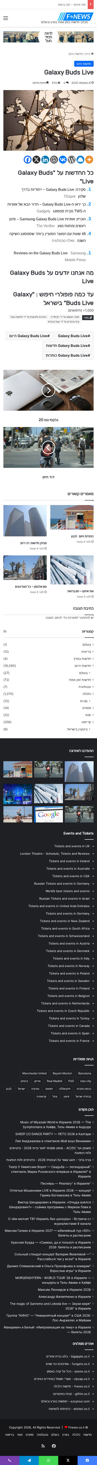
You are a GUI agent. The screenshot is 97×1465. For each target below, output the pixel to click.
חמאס (49, 1088)
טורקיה (35, 1088)
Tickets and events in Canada (69, 1026)
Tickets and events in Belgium (68, 996)
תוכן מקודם (86, 1109)
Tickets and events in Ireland (69, 861)
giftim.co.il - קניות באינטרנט (71, 1394)
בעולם (87, 644)
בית (88, 54)
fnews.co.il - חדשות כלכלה (72, 1386)
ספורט (86, 708)
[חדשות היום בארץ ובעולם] (76, 16)
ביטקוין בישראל (77, 729)
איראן (37, 1081)
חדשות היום (76, 54)
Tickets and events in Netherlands (65, 1003)
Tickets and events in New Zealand (65, 921)
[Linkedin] (45, 160)
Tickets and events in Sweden (68, 981)
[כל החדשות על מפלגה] (79, 814)
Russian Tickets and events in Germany (62, 883)
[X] (36, 160)
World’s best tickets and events (68, 891)
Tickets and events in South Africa (65, 928)
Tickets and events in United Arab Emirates (59, 906)
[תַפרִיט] (5, 20)
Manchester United (34, 1073)
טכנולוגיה (85, 687)
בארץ (65, 1434)
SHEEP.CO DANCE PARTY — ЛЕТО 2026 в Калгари (53, 1134)
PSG (71, 1081)
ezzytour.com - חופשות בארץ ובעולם (65, 1401)
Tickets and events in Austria (69, 943)
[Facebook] (28, 160)
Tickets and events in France (69, 1041)
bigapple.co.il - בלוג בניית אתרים (68, 1356)
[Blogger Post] (54, 160)
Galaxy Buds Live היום (28, 336)
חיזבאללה (64, 1088)
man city (85, 1081)
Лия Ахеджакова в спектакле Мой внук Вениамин (53, 1141)
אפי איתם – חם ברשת (80, 591)
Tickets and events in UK (72, 846)
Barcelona (84, 1073)
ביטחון (24, 1081)
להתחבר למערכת (79, 617)
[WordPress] (72, 160)
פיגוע (66, 1096)
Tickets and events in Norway (69, 966)
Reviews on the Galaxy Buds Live (41, 253)
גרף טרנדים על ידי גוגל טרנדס (63, 321)
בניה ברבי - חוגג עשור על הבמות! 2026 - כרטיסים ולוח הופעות (48, 1160)
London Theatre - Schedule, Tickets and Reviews (55, 853)
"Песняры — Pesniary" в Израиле (66, 1183)
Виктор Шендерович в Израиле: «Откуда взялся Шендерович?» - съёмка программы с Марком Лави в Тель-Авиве (50, 1207)
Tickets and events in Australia (68, 868)
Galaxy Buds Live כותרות (67, 355)
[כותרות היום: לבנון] (72, 517)
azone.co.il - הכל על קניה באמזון (68, 1371)
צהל (55, 1096)
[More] (89, 160)
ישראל (21, 1088)
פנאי (88, 715)
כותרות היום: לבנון (82, 536)
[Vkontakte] (63, 160)
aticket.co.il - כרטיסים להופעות (69, 1409)
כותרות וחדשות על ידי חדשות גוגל (28, 317)
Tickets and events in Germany (68, 913)
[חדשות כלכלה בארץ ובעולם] (48, 36)
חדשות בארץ (82, 658)
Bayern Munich (62, 1073)
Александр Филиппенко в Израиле (65, 1296)
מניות (84, 701)
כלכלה (87, 694)
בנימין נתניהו (84, 1088)
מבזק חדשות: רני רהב (33, 543)
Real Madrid (54, 1081)
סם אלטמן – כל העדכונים (69, 4)
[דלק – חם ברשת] (48, 814)
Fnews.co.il (76, 1427)
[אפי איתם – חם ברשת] (72, 569)
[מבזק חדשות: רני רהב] (25, 520)
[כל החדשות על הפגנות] (17, 794)
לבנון (9, 1088)
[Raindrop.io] (80, 160)
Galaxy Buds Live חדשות (67, 345)
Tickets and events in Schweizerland (64, 936)
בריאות (86, 651)
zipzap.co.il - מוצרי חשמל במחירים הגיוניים (62, 1379)
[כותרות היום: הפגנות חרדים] (48, 769)
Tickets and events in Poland (69, 973)
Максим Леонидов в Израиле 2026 (64, 1289)
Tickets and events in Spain (70, 1033)
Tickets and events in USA (71, 876)
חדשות (87, 1434)
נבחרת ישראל (83, 1096)
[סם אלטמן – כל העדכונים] (25, 567)
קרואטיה (41, 1096)
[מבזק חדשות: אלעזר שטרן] (17, 814)
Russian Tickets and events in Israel (64, 898)
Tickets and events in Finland (69, 988)
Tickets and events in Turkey (69, 1018)
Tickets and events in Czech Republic (63, 1011)
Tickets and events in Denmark (68, 951)
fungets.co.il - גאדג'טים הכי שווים (68, 1364)
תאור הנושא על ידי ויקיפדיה (65, 317)
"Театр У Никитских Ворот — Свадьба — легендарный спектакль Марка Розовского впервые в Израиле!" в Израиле (50, 1171)
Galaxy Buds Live (73, 336)
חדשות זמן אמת (80, 680)
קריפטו (86, 722)
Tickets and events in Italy (71, 958)
